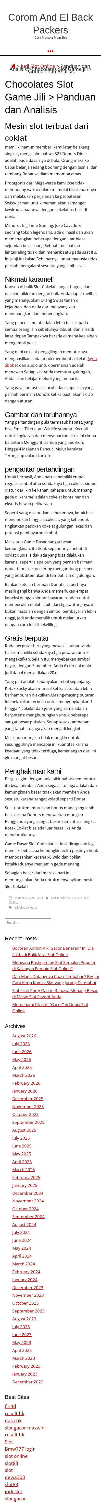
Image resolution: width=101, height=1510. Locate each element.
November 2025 (28, 1106)
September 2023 (28, 1311)
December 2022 (27, 1382)
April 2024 (22, 1256)
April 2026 (22, 1067)
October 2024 (25, 1208)
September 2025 (28, 1122)
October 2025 (25, 1114)
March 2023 (23, 1358)
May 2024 (21, 1248)
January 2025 (25, 1185)
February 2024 (26, 1272)
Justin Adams (60, 898)
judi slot (13, 1491)
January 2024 (25, 1279)
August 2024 (24, 1224)
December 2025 (27, 1098)
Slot (9, 1441)
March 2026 (23, 1075)
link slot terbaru (25, 907)
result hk (14, 1413)
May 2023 (21, 1342)
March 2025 (23, 1169)
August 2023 (24, 1319)
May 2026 (21, 1059)
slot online (16, 1456)
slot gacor (15, 1498)
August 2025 (24, 1130)
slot (9, 1470)
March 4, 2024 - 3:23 (28, 898)
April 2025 (22, 1161)
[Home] (13, 66)
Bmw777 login (20, 1448)
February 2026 (26, 1083)
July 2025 (21, 1138)
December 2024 (27, 1193)
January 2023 (25, 1374)
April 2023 (22, 1350)
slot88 (11, 1463)
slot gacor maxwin (25, 1427)
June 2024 (22, 1240)
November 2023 (28, 1295)
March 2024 (23, 1264)
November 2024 (28, 1201)
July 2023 (21, 1326)
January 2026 (25, 1091)
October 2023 (25, 1303)
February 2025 (26, 1177)
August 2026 (24, 1036)
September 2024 (28, 1216)
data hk (13, 1420)
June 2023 (22, 1334)
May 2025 (21, 1154)
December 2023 (27, 1287)
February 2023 (26, 1366)
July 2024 (21, 1232)
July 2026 (21, 1043)
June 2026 (22, 1051)
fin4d (10, 1406)
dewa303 (15, 1477)
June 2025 (22, 1146)
